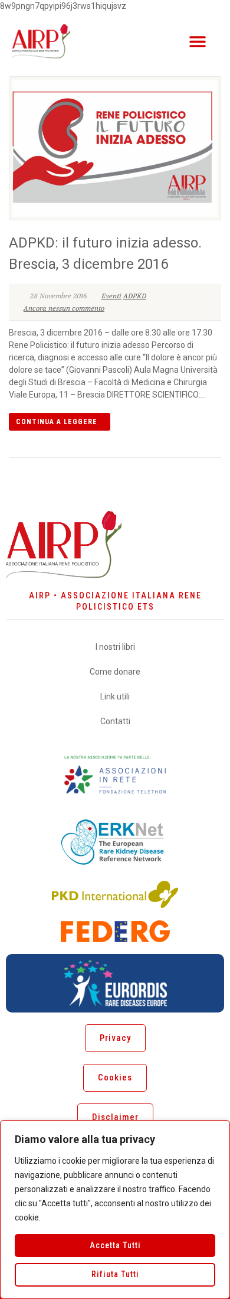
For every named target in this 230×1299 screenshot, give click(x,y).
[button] (197, 41)
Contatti (115, 721)
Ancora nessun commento (64, 308)
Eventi (111, 296)
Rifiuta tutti (115, 1274)
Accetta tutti (115, 1245)
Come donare (115, 671)
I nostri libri (115, 647)
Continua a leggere (56, 422)
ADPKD (134, 296)
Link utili (115, 696)
